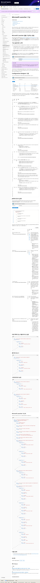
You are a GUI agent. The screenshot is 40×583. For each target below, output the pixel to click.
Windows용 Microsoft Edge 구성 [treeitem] (5, 50)
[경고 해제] (38, 1)
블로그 (9, 582)
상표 (28, 582)
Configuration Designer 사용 (16, 23)
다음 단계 (14, 25)
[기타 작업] (38, 14)
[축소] (9, 14)
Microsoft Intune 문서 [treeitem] (4, 17)
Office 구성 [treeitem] (4, 51)
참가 (11, 582)
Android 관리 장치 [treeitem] (5, 38)
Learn (13, 14)
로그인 (38, 6)
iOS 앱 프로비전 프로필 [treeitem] (6, 41)
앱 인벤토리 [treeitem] (3, 32)
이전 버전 (6, 582)
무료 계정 (37, 8)
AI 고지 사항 (2, 582)
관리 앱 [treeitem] (4, 39)
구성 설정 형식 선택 (15, 22)
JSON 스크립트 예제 (30, 65)
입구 (34, 8)
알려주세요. (34, 11)
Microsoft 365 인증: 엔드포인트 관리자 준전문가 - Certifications (20, 572)
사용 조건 (26, 582)
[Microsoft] (1, 6)
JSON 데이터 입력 (15, 24)
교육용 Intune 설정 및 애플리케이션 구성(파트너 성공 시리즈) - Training (21, 568)
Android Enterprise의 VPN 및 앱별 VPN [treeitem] (6, 59)
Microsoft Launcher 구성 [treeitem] (6, 45)
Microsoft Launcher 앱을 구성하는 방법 (17, 21)
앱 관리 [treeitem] (3, 25)
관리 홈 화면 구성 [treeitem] (5, 42)
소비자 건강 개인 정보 (21, 582)
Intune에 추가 (24, 37)
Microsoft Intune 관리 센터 (32, 37)
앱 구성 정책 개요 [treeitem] (5, 35)
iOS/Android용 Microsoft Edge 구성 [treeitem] (6, 47)
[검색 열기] (36, 6)
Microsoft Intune (17, 14)
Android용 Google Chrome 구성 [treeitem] (6, 56)
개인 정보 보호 (15, 582)
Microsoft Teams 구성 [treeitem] (5, 54)
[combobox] (5, 15)
